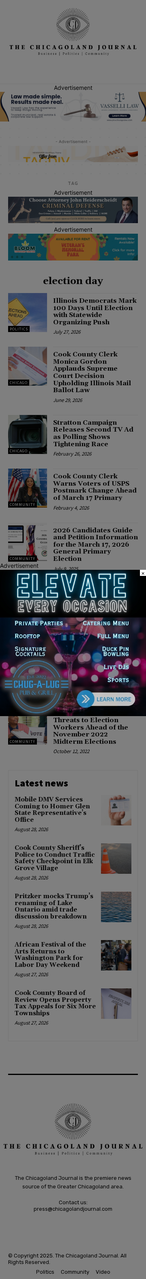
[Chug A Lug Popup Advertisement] (73, 713)
